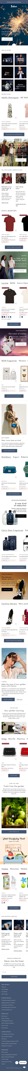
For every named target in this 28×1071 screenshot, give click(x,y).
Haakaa (5, 868)
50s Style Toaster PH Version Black (9, 765)
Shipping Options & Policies (8, 1002)
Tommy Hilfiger (5, 234)
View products (14, 831)
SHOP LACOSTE (19, 270)
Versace (22, 360)
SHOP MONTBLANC (9, 450)
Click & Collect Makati (7, 1036)
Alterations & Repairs (7, 1045)
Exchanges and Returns (7, 1005)
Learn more (19, 699)
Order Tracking (5, 1018)
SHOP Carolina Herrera (14, 640)
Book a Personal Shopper (8, 1057)
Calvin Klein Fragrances (12, 530)
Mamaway (14, 868)
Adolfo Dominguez (10, 97)
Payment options (18, 950)
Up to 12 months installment (14, 2)
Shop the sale (5, 202)
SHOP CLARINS (8, 699)
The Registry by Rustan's (8, 1034)
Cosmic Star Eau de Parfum (8, 386)
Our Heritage (5, 989)
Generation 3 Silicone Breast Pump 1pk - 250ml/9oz (9, 895)
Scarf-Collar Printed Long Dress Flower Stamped (9, 124)
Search (3, 1064)
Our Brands (4, 991)
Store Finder (5, 994)
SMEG (4, 732)
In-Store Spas (5, 1059)
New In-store (5, 1052)
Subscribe (14, 976)
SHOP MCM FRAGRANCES (14, 396)
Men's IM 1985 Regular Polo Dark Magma (9, 237)
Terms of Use (5, 1025)
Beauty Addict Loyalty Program (9, 1043)
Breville (23, 732)
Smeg (4, 738)
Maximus (21, 738)
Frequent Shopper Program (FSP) (10, 1041)
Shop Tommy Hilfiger (14, 247)
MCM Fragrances (9, 360)
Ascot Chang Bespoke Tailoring (9, 1054)
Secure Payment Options (8, 1023)
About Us (4, 987)
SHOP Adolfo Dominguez (14, 134)
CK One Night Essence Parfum (9, 556)
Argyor (16, 457)
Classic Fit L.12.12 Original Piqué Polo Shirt (8, 310)
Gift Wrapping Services (7, 1020)
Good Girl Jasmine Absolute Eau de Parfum (10, 630)
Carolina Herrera (9, 603)
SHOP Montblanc (14, 494)
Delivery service (5, 949)
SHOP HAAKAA (14, 907)
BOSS (12, 283)
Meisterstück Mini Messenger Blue (9, 484)
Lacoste (5, 283)
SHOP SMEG (13, 775)
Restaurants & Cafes (7, 1061)
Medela (24, 868)
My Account (4, 1016)
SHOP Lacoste (14, 324)
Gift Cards (4, 1038)
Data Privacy (5, 1027)
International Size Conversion (9, 1007)
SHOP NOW (7, 39)
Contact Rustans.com (7, 1009)
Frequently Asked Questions (8, 1000)
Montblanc (6, 457)
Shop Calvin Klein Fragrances (14, 567)
